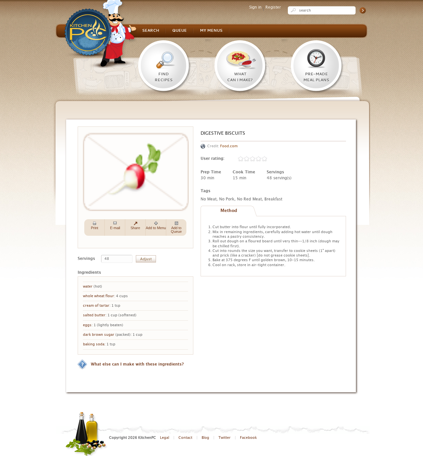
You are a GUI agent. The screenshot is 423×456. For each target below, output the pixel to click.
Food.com (229, 146)
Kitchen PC (100, 34)
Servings (86, 259)
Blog (205, 437)
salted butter (94, 315)
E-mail (115, 228)
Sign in (255, 7)
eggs (87, 325)
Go (363, 10)
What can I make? (240, 77)
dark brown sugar (98, 334)
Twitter (224, 437)
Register (273, 7)
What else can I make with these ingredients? (137, 364)
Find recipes (164, 77)
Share (135, 228)
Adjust (146, 259)
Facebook (248, 437)
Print (94, 228)
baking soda (93, 344)
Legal (164, 437)
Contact (185, 437)
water (88, 286)
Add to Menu (156, 228)
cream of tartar (96, 305)
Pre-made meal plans (316, 77)
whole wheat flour (98, 296)
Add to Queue (176, 229)
